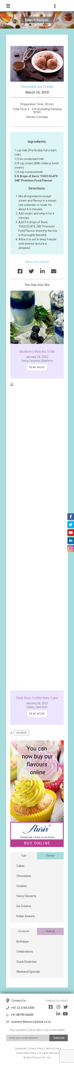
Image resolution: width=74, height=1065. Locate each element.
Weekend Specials (28, 971)
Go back (21, 732)
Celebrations (24, 951)
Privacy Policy (35, 1048)
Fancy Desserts (30, 360)
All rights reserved (48, 1053)
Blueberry (47, 360)
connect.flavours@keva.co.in (31, 1021)
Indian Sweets (25, 916)
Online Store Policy (26, 1053)
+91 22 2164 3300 (22, 1007)
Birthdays (22, 941)
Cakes (30, 707)
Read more (37, 367)
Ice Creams (23, 906)
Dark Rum (41, 707)
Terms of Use (52, 1048)
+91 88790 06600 (22, 1014)
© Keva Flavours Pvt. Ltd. (37, 1057)
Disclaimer (20, 1048)
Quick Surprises (26, 961)
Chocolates (23, 876)
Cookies (21, 886)
